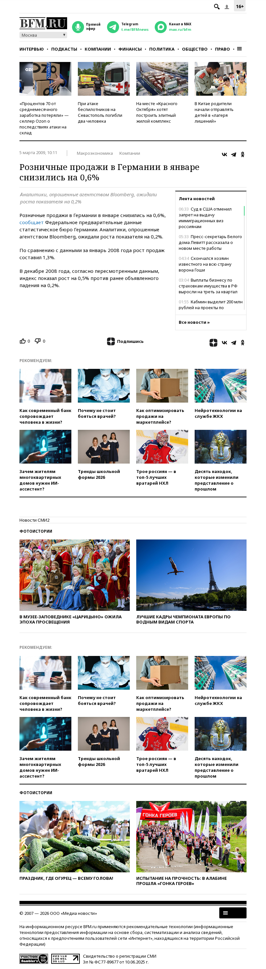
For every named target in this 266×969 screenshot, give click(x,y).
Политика (162, 49)
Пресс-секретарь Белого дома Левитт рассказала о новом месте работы (210, 242)
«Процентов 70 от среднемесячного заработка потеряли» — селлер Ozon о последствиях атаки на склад (44, 118)
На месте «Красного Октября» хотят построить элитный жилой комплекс (156, 112)
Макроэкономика (95, 153)
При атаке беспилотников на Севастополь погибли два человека (100, 112)
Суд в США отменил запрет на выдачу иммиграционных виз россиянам (205, 217)
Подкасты (64, 49)
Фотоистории (35, 531)
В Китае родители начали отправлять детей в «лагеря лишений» (214, 112)
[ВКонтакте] (224, 154)
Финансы (130, 49)
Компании (98, 49)
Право (222, 49)
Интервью (31, 49)
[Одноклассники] (243, 154)
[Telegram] (233, 154)
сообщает (31, 222)
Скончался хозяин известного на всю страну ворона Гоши (205, 264)
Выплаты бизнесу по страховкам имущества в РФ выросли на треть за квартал (208, 286)
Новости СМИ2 (34, 520)
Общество (195, 49)
